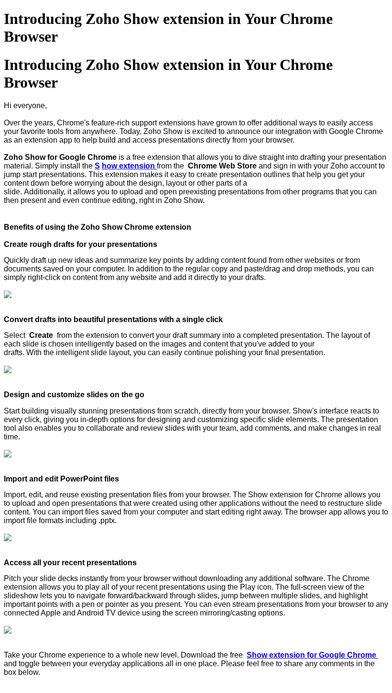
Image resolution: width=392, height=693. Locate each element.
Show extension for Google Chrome (312, 655)
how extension (129, 166)
